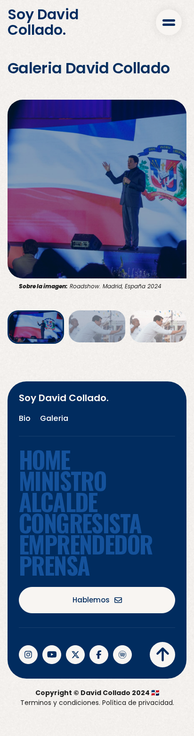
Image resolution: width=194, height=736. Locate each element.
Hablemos (91, 600)
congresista (80, 522)
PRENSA (54, 565)
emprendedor (85, 543)
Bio (25, 418)
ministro (62, 480)
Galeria (54, 418)
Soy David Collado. (43, 22)
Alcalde (58, 501)
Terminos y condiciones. (60, 702)
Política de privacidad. (138, 702)
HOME (44, 459)
